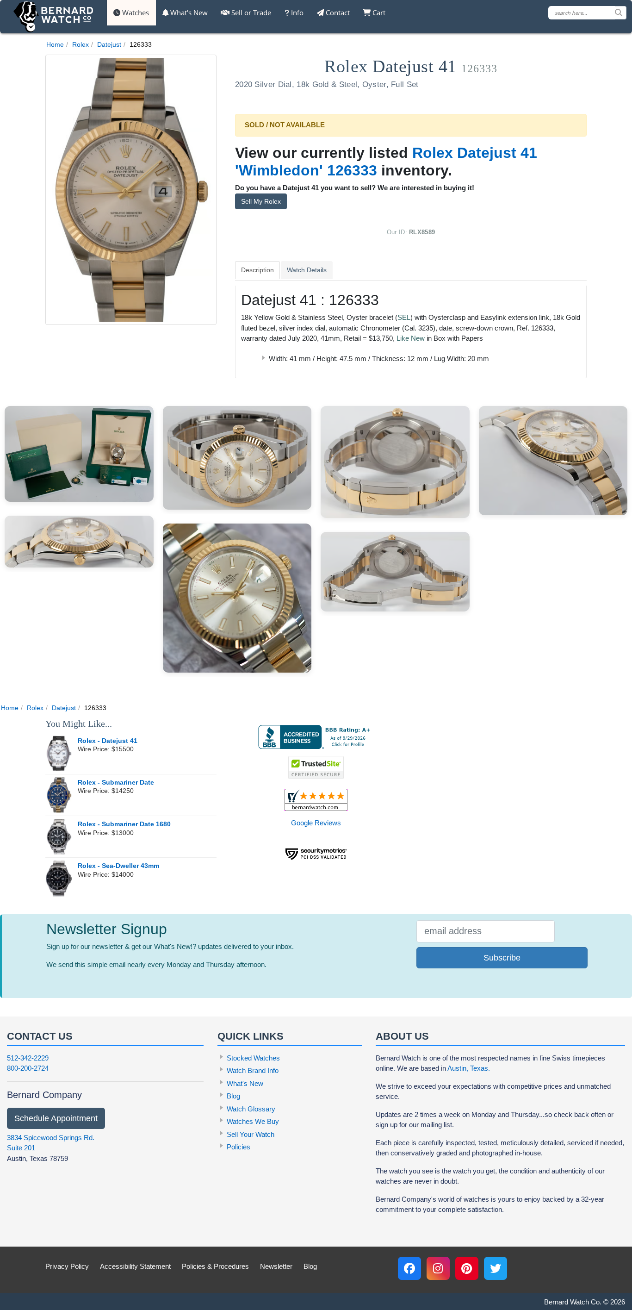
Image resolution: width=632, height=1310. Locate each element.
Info (296, 12)
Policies (238, 1147)
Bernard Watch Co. (572, 1302)
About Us (402, 1036)
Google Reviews (316, 823)
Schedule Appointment (56, 1118)
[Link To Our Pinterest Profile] (466, 1268)
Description (257, 270)
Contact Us (40, 1036)
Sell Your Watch (250, 1134)
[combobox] (587, 12)
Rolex (80, 44)
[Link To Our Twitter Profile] (495, 1268)
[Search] (620, 12)
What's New (188, 12)
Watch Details (307, 270)
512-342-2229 (28, 1058)
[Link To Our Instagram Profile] (438, 1268)
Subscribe (501, 957)
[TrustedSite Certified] (316, 767)
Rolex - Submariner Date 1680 (124, 824)
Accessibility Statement (135, 1266)
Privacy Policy (67, 1266)
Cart (378, 12)
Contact (337, 12)
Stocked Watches (253, 1058)
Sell (250, 12)
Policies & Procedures (215, 1266)
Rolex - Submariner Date (116, 782)
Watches (134, 12)
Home (55, 44)
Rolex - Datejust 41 (107, 740)
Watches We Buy (253, 1121)
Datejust (109, 44)
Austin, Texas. (468, 1068)
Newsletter (276, 1266)
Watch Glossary (251, 1109)
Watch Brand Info (253, 1070)
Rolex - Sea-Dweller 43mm (118, 865)
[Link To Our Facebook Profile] (409, 1268)
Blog (233, 1096)
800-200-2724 (28, 1068)
